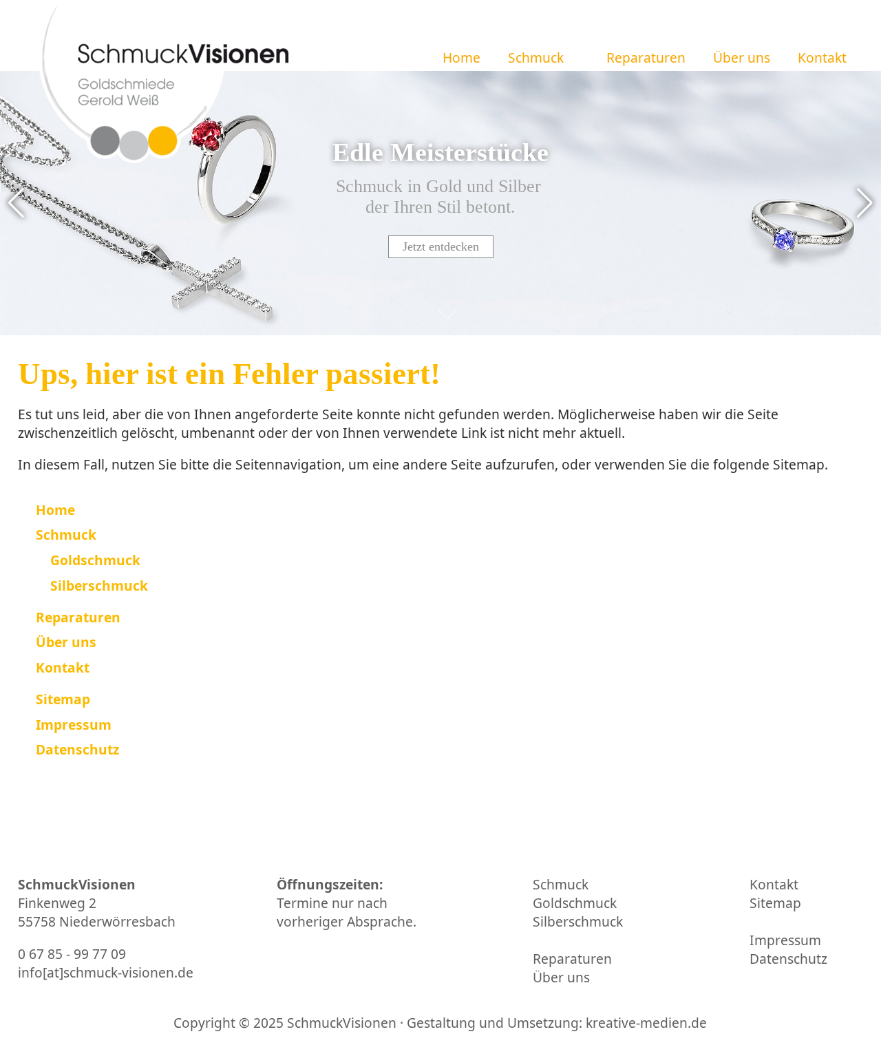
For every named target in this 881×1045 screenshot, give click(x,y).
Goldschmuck (575, 903)
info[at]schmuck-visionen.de (105, 972)
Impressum (785, 940)
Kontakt (822, 57)
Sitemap (775, 903)
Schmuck (536, 57)
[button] (578, 57)
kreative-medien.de (646, 1022)
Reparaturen (646, 57)
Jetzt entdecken (441, 246)
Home (461, 57)
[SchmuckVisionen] (165, 99)
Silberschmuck (578, 921)
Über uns (741, 57)
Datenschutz (788, 958)
